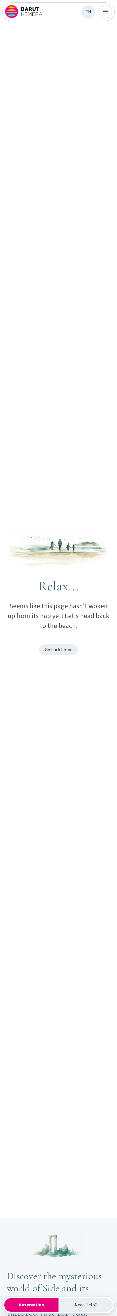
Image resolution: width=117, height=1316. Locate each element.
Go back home (58, 650)
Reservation (31, 1305)
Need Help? (86, 1305)
